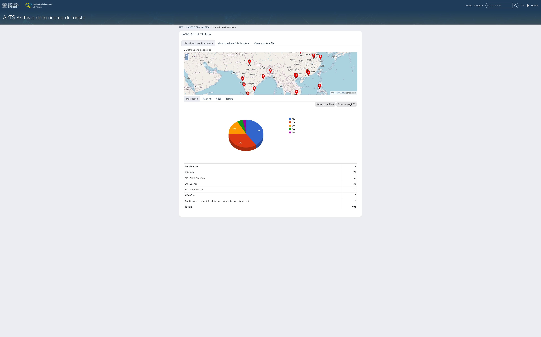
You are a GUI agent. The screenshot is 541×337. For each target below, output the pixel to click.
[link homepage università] (39, 5)
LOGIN (534, 5)
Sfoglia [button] (478, 5)
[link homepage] (11, 5)
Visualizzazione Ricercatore (198, 43)
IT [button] (522, 5)
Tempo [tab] (229, 98)
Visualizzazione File (264, 43)
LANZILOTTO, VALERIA (197, 27)
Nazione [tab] (207, 98)
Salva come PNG (325, 104)
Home (468, 5)
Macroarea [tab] (192, 98)
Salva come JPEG (346, 104)
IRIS (181, 27)
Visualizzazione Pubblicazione (233, 43)
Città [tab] (218, 98)
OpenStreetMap (339, 93)
